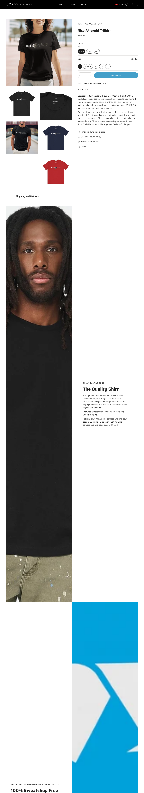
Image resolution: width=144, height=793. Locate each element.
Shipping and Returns (27, 196)
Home (80, 23)
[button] (60, 4)
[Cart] (137, 4)
